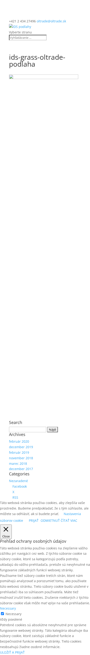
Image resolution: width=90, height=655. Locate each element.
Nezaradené (18, 481)
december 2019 (21, 447)
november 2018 (21, 458)
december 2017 (21, 469)
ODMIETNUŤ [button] (50, 520)
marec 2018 (18, 463)
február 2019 (19, 452)
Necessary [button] (8, 608)
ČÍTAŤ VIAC (69, 520)
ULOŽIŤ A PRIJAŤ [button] (12, 652)
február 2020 (19, 441)
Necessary (13, 614)
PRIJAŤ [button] (34, 520)
